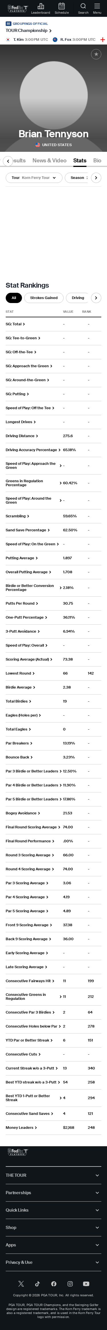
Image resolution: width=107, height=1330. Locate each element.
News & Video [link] (49, 161)
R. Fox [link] (65, 39)
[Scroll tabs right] (96, 178)
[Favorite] (96, 54)
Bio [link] (97, 161)
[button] (34, 178)
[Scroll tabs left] (8, 161)
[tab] (16, 161)
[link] (18, 8)
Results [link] (16, 161)
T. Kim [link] (18, 39)
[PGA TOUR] (18, 1152)
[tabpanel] (53, 651)
